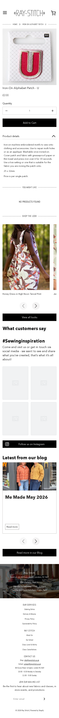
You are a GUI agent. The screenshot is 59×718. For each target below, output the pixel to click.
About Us (29, 635)
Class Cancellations (29, 649)
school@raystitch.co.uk (32, 664)
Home (15, 24)
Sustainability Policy (29, 623)
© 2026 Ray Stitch (22, 710)
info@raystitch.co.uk (31, 660)
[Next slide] (36, 306)
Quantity (7, 103)
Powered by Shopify (37, 710)
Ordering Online (29, 609)
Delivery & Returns (29, 614)
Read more (12, 526)
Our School (29, 640)
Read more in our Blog (29, 552)
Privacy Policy (29, 619)
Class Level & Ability (29, 644)
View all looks (29, 317)
